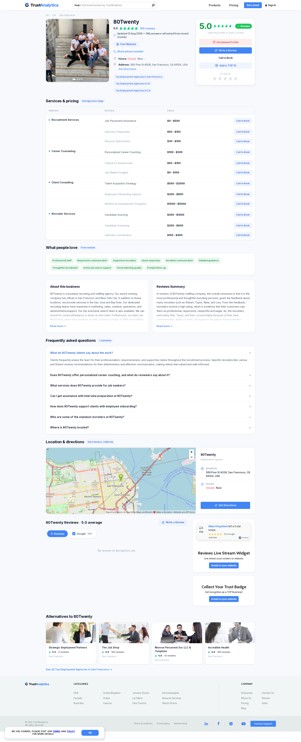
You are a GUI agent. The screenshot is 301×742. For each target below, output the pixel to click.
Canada (78, 698)
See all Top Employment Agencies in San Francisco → (79, 669)
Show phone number (130, 51)
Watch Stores (169, 703)
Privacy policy (163, 723)
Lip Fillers (137, 698)
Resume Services (171, 698)
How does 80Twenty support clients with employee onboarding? (93, 406)
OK (90, 732)
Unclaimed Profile (227, 42)
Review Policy (180, 723)
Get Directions (127, 68)
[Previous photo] (51, 50)
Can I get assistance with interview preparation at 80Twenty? (91, 396)
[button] (152, 59)
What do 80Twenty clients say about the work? (81, 352)
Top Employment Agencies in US (132, 83)
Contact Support (263, 723)
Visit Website (128, 44)
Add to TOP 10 (227, 65)
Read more (56, 326)
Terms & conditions (143, 723)
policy (71, 731)
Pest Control (139, 703)
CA (54, 15)
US (47, 15)
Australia (78, 703)
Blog (243, 708)
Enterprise (246, 693)
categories (81, 684)
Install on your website (224, 565)
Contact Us (268, 693)
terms (56, 731)
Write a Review (228, 50)
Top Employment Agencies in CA (132, 90)
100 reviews (147, 28)
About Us (246, 698)
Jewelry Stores (141, 693)
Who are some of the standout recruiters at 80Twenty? (87, 417)
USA (76, 693)
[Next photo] (104, 50)
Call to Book (226, 58)
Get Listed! (253, 5)
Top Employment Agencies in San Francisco (139, 76)
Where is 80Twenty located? (69, 427)
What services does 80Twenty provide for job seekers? (88, 385)
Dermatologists (170, 693)
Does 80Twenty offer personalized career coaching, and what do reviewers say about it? (110, 375)
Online (106, 698)
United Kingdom (112, 693)
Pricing (233, 5)
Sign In (272, 5)
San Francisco (67, 15)
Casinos (107, 703)
